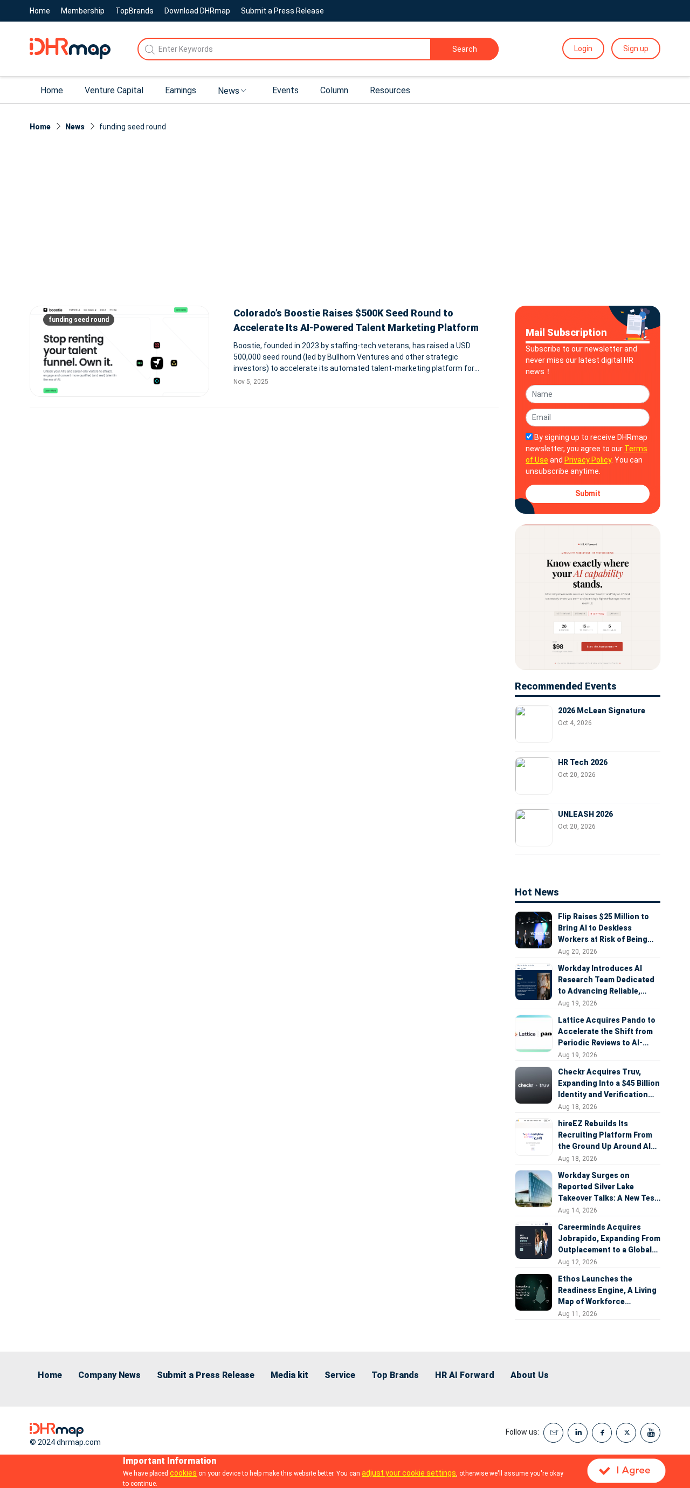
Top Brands (395, 1375)
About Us (529, 1375)
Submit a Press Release (282, 10)
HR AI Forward (464, 1375)
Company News (109, 1375)
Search (464, 49)
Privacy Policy (587, 460)
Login (583, 48)
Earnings (180, 90)
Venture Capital (114, 90)
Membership (83, 10)
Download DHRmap (197, 10)
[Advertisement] (345, 224)
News (228, 91)
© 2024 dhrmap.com (65, 1442)
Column (334, 90)
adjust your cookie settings (409, 1473)
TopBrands (134, 10)
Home (40, 10)
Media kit (289, 1375)
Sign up (635, 48)
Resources (390, 90)
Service (340, 1375)
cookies (183, 1473)
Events (285, 90)
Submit (588, 493)
